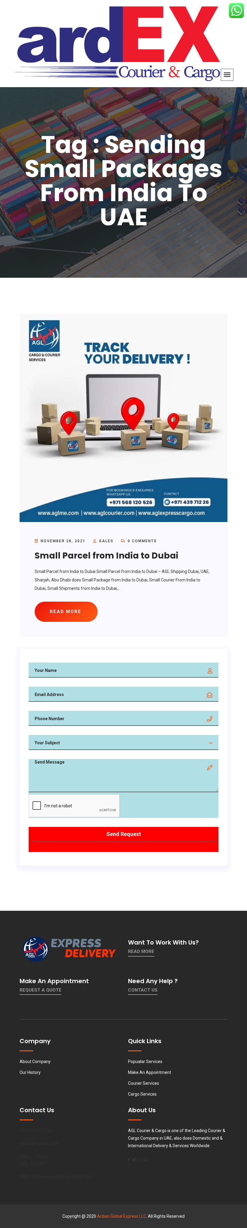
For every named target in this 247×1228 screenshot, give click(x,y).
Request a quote (40, 990)
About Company (35, 1061)
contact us (143, 990)
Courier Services (143, 1083)
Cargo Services (142, 1094)
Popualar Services (145, 1061)
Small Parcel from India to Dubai (106, 556)
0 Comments (141, 541)
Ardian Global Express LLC (121, 1216)
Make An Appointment (149, 1072)
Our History (30, 1072)
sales (106, 541)
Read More (141, 951)
